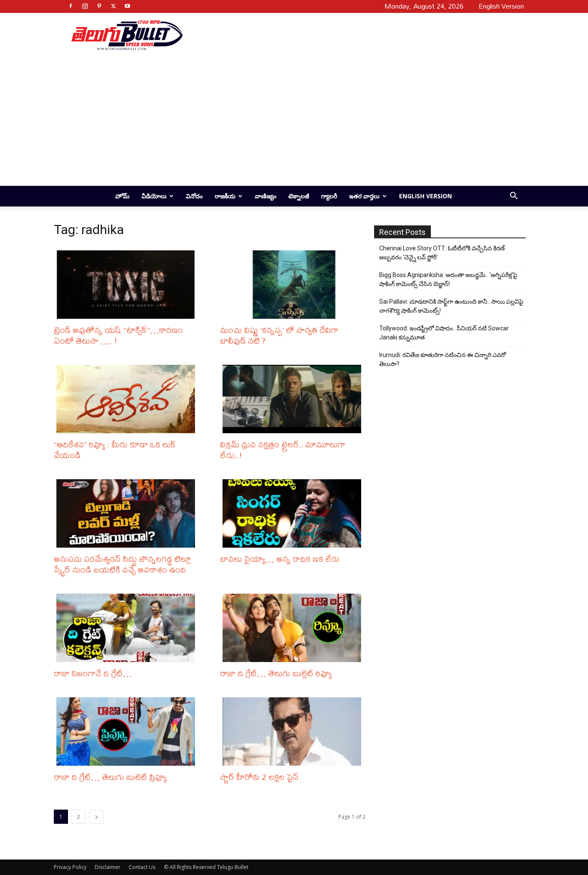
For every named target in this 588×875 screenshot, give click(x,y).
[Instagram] (84, 6)
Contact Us (142, 867)
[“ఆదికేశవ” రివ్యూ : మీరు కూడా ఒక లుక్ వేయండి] (127, 399)
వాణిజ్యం (265, 196)
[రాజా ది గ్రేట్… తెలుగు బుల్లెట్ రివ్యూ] (294, 628)
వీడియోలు (154, 196)
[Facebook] (70, 6)
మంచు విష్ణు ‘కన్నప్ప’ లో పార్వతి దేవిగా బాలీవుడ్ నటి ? (279, 335)
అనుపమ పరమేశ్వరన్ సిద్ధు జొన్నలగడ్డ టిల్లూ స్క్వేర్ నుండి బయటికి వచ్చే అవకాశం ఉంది (122, 564)
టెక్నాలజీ (298, 196)
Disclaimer (108, 867)
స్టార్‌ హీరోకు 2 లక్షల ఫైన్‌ (259, 776)
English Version (425, 196)
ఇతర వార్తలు (364, 196)
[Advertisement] (351, 34)
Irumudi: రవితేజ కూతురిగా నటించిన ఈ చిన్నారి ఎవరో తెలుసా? (442, 359)
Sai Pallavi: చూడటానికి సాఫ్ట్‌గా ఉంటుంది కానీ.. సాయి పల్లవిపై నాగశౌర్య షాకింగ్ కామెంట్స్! (451, 306)
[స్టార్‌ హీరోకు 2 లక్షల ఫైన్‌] (294, 731)
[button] (513, 197)
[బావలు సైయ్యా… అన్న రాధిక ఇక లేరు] (294, 513)
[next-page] (96, 817)
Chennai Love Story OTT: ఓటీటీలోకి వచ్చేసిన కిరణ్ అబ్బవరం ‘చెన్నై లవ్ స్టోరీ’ (442, 253)
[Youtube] (127, 6)
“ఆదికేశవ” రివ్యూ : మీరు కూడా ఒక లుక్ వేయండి (115, 449)
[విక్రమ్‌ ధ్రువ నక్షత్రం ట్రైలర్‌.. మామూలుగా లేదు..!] (294, 399)
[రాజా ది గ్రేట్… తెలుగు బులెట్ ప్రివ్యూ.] (127, 731)
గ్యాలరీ (329, 196)
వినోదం (194, 196)
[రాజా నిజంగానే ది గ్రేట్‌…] (127, 628)
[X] (113, 6)
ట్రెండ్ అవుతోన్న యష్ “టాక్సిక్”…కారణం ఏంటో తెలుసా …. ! (118, 335)
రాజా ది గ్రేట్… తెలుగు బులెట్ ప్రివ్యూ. (111, 776)
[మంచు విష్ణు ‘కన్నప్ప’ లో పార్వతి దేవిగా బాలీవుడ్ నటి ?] (294, 284)
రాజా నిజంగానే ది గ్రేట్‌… (93, 673)
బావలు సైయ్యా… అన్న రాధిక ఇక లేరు (279, 558)
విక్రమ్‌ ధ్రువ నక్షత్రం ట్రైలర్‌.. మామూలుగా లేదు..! (282, 449)
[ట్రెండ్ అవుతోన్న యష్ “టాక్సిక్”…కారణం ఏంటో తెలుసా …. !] (127, 284)
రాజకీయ (225, 196)
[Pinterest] (99, 6)
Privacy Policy (70, 867)
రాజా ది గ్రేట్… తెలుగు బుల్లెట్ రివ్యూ (276, 673)
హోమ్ (122, 196)
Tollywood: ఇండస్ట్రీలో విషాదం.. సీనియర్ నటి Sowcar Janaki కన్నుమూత (444, 333)
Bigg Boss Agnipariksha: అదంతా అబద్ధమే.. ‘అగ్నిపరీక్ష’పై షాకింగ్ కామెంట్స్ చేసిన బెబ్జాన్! (448, 279)
